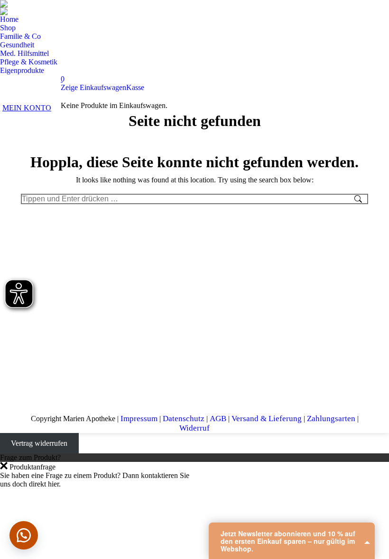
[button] (23, 535)
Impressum (138, 418)
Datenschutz (183, 418)
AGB (218, 418)
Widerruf (194, 428)
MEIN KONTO (26, 108)
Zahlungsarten (331, 418)
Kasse (135, 87)
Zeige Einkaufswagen (93, 87)
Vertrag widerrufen (39, 443)
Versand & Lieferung (267, 418)
